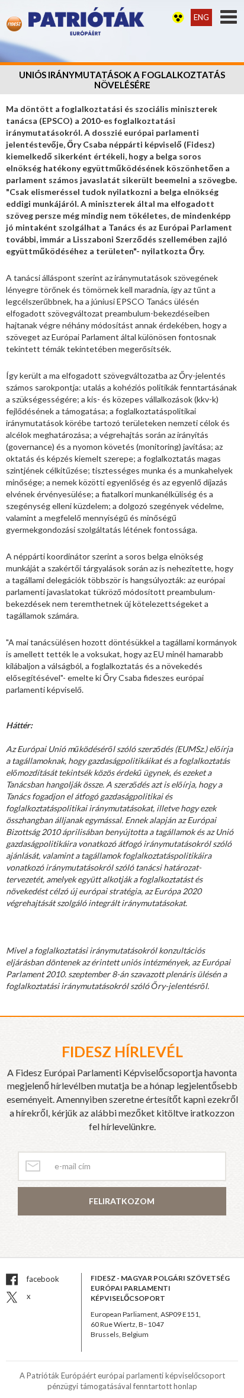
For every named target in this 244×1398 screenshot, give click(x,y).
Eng (201, 17)
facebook (42, 1279)
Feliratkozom (122, 1201)
